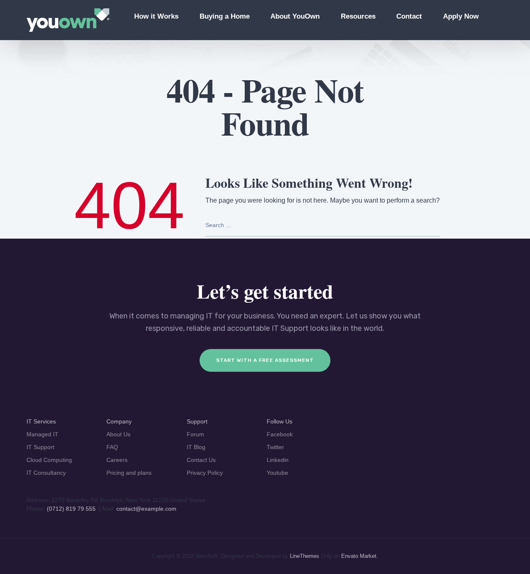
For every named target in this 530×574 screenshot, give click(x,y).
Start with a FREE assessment (265, 360)
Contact (409, 16)
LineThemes (304, 556)
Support (197, 421)
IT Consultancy (46, 472)
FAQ (112, 447)
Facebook (280, 434)
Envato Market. (359, 556)
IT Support (40, 447)
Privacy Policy (205, 472)
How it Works (156, 16)
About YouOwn (295, 16)
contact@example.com (146, 508)
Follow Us (279, 421)
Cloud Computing (49, 460)
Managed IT (42, 434)
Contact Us (201, 460)
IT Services (41, 421)
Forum (195, 434)
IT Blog (196, 447)
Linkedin (278, 460)
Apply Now (461, 16)
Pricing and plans (129, 472)
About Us (118, 434)
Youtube (277, 472)
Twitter (275, 447)
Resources (358, 16)
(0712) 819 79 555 (71, 508)
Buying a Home (225, 16)
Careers (117, 460)
